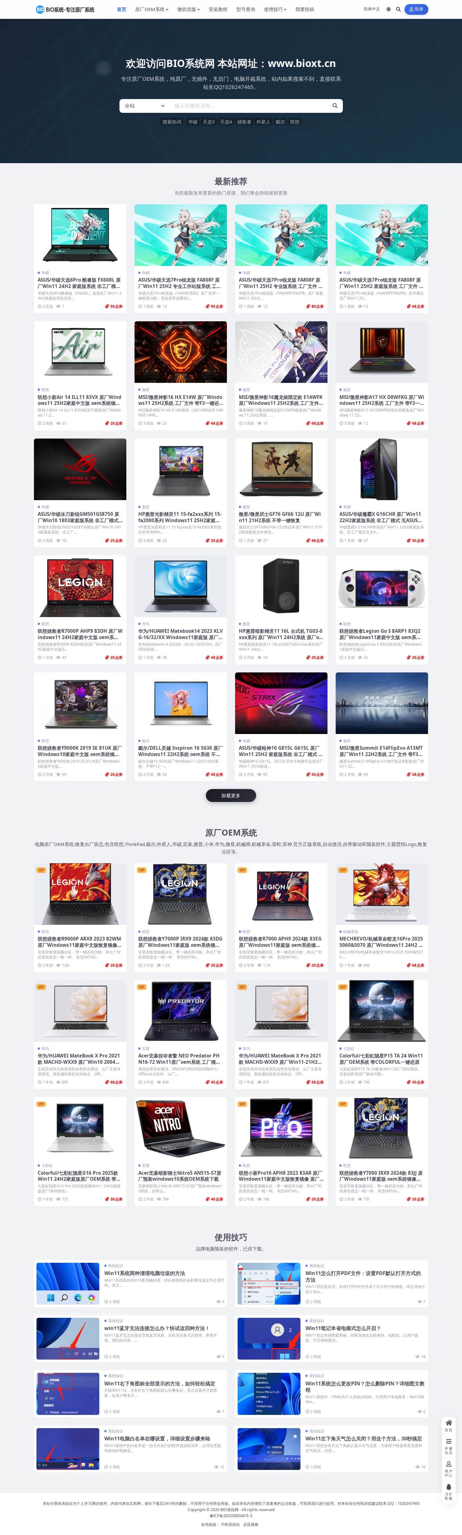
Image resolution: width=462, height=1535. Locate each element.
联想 (295, 122)
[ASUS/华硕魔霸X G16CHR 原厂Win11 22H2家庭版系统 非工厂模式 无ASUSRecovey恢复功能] (382, 469)
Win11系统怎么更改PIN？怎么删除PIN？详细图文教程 (365, 1387)
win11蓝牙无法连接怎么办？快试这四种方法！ (157, 1328)
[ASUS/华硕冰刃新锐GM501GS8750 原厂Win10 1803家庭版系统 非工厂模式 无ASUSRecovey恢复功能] (80, 469)
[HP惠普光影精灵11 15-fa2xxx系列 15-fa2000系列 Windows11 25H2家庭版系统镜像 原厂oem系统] (181, 469)
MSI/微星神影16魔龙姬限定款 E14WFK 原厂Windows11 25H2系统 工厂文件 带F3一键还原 (280, 403)
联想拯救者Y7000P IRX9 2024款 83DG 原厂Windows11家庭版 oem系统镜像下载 (180, 945)
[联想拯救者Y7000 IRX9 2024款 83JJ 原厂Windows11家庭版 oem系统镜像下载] (382, 1128)
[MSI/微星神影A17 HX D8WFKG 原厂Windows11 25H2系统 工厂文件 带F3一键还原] (382, 352)
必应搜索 (250, 1524)
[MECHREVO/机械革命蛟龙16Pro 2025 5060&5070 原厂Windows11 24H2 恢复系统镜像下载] (382, 894)
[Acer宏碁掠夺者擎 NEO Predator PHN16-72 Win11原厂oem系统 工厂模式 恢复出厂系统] (181, 1011)
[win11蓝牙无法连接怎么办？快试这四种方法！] (67, 1339)
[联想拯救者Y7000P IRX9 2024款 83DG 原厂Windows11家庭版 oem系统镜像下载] (181, 894)
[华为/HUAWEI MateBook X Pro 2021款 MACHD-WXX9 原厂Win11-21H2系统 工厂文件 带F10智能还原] (281, 1011)
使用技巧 (231, 1237)
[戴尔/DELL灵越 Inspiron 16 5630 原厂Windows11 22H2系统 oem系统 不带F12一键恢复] (181, 703)
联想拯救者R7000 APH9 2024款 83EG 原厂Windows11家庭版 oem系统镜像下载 (280, 945)
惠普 (146, 507)
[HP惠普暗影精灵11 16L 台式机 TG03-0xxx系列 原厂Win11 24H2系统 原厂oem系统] (281, 586)
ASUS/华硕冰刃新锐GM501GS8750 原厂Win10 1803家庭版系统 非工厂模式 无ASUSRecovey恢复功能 (78, 520)
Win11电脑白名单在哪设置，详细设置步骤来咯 (157, 1438)
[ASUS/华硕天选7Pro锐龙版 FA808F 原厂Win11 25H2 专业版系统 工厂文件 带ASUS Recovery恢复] (281, 235)
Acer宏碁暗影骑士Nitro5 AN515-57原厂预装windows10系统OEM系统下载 (179, 1176)
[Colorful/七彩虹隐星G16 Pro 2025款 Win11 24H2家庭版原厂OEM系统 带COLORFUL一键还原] (80, 1128)
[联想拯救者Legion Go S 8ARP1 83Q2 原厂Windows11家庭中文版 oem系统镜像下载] (382, 586)
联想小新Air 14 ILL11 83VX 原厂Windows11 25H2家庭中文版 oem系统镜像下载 (79, 403)
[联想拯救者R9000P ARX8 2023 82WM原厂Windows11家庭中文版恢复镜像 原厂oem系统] (80, 894)
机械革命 (350, 931)
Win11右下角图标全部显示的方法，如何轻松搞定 (159, 1383)
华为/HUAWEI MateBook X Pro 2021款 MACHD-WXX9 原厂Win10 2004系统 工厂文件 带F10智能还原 (79, 1061)
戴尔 (280, 122)
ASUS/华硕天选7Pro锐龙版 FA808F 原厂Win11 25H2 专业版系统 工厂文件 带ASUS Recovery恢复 (281, 286)
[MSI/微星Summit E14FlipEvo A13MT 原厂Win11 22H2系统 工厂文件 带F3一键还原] (382, 703)
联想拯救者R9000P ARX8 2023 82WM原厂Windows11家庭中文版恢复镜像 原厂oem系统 (79, 945)
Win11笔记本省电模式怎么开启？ (343, 1328)
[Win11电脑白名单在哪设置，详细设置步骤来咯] (67, 1449)
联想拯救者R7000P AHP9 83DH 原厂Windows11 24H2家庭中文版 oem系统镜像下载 (80, 637)
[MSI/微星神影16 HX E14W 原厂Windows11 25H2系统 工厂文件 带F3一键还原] (181, 352)
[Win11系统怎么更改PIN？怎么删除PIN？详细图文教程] (269, 1394)
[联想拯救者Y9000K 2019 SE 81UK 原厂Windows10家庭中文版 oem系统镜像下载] (80, 703)
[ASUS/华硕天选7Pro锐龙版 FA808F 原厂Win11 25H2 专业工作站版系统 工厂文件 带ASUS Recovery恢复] (181, 235)
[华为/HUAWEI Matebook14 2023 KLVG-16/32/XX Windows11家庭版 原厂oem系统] (181, 586)
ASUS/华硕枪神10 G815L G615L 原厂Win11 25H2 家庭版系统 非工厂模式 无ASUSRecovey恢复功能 (281, 754)
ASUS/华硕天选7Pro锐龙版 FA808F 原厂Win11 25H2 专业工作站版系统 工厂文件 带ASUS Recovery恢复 (179, 286)
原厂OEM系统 (231, 832)
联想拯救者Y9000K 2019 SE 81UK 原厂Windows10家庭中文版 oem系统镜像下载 (80, 754)
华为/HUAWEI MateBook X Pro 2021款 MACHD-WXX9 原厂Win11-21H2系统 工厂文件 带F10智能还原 (280, 1061)
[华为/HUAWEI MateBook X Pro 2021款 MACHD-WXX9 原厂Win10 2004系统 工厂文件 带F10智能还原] (80, 1011)
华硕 (193, 122)
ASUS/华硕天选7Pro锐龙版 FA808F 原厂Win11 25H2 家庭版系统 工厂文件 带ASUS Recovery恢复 (381, 286)
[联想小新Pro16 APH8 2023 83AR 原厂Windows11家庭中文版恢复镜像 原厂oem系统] (281, 1128)
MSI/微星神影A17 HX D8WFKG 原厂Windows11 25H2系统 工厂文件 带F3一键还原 (381, 403)
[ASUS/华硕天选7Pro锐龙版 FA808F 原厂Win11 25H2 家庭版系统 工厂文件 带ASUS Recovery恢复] (382, 235)
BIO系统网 (229, 1509)
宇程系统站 (230, 1524)
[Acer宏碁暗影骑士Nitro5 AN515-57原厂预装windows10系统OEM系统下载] (181, 1128)
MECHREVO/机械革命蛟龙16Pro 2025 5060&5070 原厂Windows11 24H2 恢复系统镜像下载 (381, 945)
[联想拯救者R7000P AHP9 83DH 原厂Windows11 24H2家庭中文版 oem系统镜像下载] (80, 586)
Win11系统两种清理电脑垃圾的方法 (144, 1273)
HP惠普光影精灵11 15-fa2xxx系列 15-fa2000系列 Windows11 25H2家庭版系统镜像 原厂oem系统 (180, 520)
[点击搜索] (335, 106)
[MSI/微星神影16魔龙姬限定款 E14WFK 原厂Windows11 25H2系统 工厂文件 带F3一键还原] (281, 352)
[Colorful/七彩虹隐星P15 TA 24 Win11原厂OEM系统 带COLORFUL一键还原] (382, 1011)
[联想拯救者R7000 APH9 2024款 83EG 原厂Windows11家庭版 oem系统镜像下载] (281, 894)
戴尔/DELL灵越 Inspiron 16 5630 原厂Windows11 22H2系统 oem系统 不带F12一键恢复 (180, 754)
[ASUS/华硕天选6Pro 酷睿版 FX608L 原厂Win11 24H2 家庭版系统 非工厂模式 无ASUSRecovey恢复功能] (80, 235)
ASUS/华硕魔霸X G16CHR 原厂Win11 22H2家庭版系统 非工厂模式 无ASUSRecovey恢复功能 (381, 520)
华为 (146, 624)
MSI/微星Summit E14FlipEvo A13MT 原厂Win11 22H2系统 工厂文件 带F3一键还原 (381, 754)
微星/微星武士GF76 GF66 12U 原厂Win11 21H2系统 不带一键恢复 (280, 517)
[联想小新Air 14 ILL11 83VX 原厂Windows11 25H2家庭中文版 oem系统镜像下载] (80, 352)
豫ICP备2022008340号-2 (231, 1515)
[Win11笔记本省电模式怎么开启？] (269, 1339)
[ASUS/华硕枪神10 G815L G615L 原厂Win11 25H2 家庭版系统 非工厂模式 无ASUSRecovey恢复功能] (281, 703)
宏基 (146, 1048)
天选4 (226, 122)
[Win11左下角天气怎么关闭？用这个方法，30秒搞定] (269, 1449)
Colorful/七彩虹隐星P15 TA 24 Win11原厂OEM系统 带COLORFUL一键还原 (381, 1058)
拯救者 (244, 122)
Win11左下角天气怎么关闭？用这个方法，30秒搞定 (363, 1438)
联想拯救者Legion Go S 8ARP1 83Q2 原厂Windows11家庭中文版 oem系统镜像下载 (380, 637)
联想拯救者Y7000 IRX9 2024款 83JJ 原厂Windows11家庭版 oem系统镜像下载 (381, 1179)
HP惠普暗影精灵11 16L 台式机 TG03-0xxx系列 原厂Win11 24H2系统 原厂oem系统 (280, 637)
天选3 (209, 122)
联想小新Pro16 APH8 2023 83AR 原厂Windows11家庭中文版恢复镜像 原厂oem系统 (280, 1179)
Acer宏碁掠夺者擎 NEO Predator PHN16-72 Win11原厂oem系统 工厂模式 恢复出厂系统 (179, 1061)
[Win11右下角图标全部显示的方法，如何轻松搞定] (67, 1394)
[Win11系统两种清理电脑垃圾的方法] (67, 1284)
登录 (419, 9)
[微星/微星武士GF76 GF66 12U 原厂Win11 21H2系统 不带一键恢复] (281, 469)
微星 (146, 389)
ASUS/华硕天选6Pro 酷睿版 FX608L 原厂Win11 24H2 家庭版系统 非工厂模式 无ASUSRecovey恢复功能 (79, 286)
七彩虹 (349, 1048)
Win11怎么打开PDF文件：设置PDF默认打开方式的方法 (363, 1276)
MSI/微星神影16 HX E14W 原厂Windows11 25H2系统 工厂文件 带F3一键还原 (180, 403)
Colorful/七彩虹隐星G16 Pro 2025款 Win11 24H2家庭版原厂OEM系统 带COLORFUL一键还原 (78, 1179)
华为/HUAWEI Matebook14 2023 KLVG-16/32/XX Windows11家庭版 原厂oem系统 (180, 637)
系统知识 (115, 1265)
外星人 (263, 122)
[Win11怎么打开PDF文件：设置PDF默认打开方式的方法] (269, 1284)
